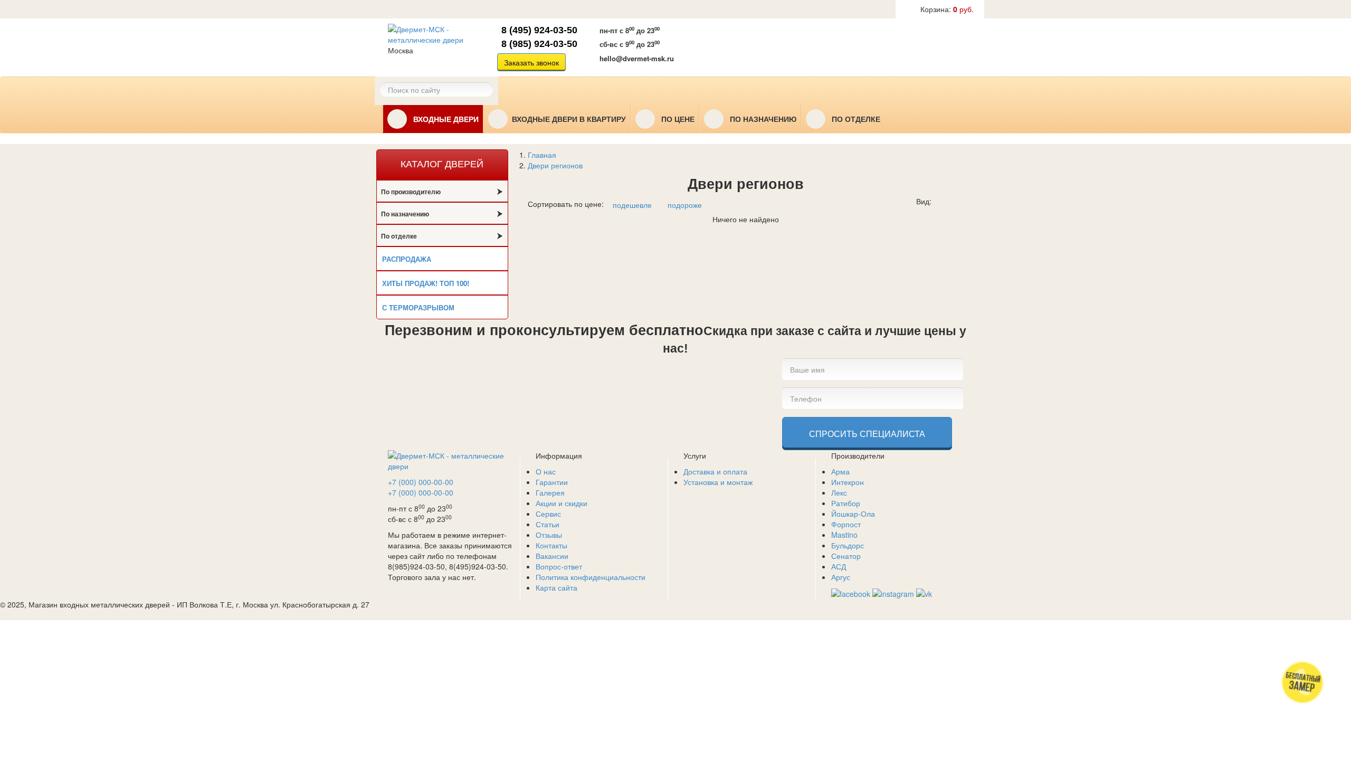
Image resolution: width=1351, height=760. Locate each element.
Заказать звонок (531, 62)
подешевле (632, 205)
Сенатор (846, 555)
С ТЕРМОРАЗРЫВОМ (418, 307)
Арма (840, 471)
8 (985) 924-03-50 (539, 44)
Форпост (846, 524)
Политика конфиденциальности (590, 577)
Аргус (840, 577)
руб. (947, 9)
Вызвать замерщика (746, 46)
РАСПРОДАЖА (406, 259)
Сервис (548, 513)
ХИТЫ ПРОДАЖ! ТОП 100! (425, 283)
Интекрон (847, 482)
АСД (838, 566)
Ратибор (845, 503)
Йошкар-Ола (853, 513)
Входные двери (445, 119)
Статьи (547, 524)
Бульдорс (847, 545)
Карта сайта (556, 587)
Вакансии (552, 555)
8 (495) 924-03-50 (539, 30)
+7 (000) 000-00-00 (420, 482)
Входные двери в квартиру (569, 119)
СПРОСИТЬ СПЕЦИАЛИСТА (867, 434)
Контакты (551, 545)
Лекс (839, 492)
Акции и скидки (561, 503)
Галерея (550, 492)
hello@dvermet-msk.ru (637, 58)
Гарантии (552, 482)
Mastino (844, 534)
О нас (546, 471)
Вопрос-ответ (559, 566)
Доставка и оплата (715, 471)
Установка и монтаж (718, 482)
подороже (685, 205)
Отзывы (549, 534)
